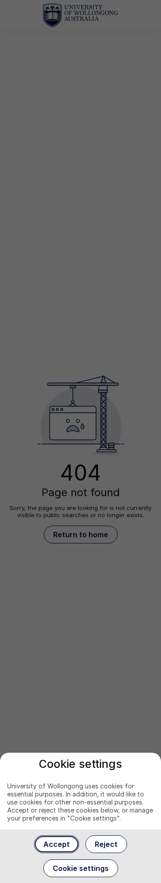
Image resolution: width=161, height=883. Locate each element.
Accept (56, 844)
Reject (106, 844)
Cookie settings (81, 868)
